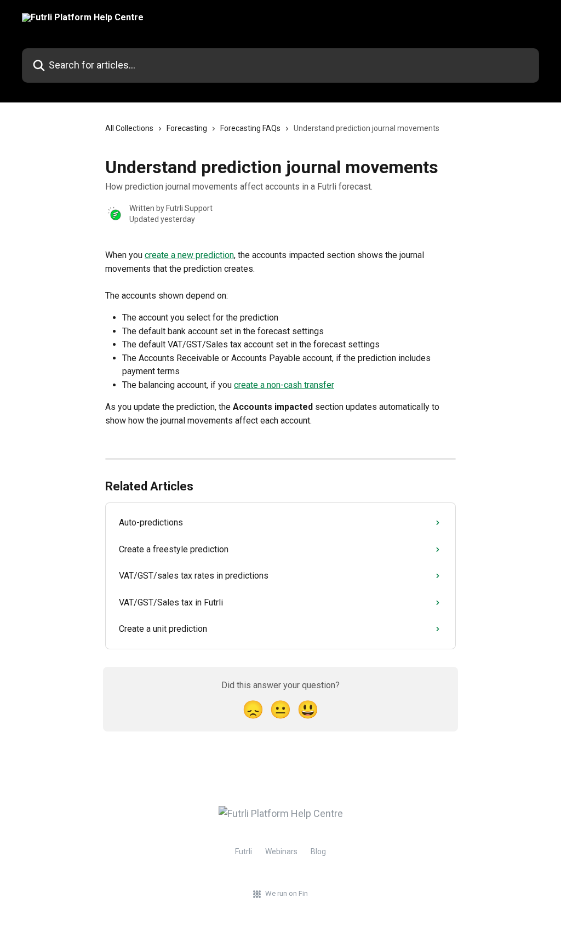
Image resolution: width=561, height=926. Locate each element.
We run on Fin (286, 893)
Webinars (281, 851)
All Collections (129, 128)
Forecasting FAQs (250, 128)
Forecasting (187, 128)
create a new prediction (189, 255)
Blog (318, 851)
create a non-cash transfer (284, 385)
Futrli (243, 851)
